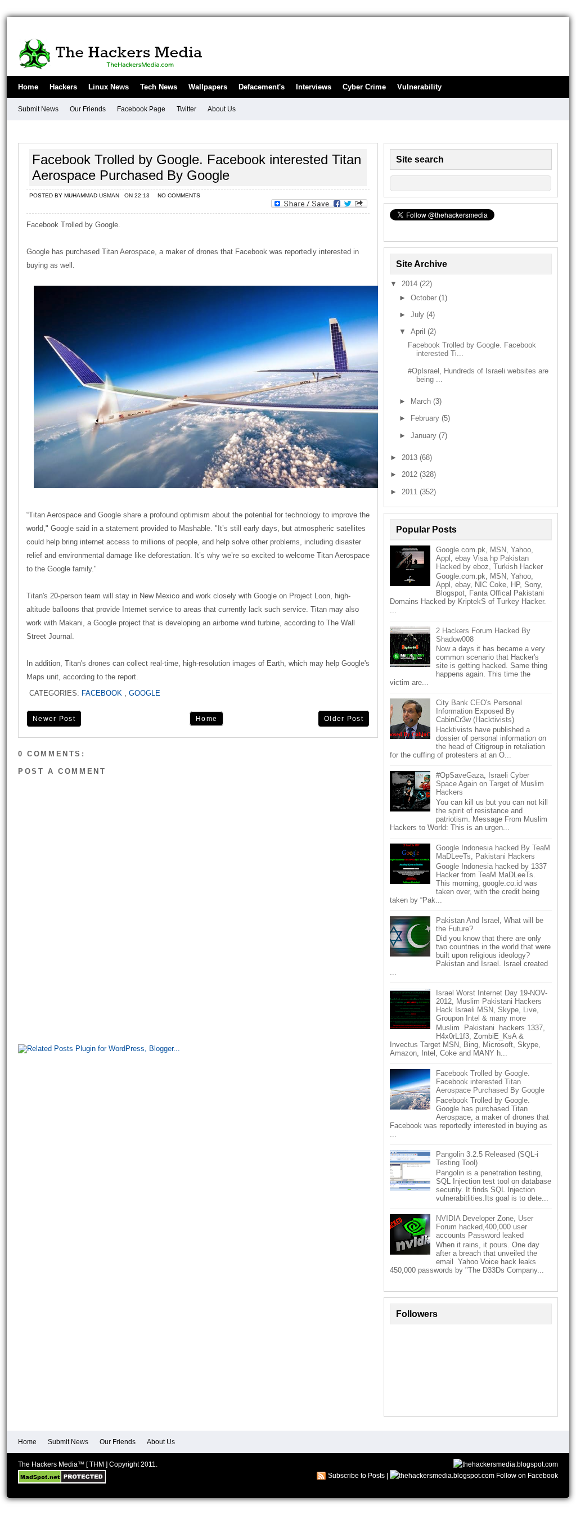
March (422, 401)
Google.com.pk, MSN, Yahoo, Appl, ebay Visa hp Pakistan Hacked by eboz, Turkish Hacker (489, 558)
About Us (222, 109)
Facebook (102, 693)
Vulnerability (419, 87)
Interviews (313, 87)
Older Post (343, 719)
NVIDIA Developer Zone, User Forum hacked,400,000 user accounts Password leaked (484, 1226)
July (418, 314)
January (425, 435)
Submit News (38, 109)
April (419, 331)
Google (144, 693)
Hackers (63, 87)
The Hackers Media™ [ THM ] (62, 1464)
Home (28, 87)
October (425, 298)
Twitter (186, 109)
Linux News (108, 87)
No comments (179, 195)
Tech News (158, 87)
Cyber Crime (364, 87)
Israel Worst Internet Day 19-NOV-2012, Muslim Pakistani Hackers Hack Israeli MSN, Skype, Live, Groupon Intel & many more (491, 1005)
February (426, 418)
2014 (411, 283)
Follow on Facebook (527, 1476)
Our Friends (88, 109)
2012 (411, 474)
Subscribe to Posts (356, 1476)
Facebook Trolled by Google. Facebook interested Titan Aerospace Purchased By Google (196, 167)
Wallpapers (207, 87)
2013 (411, 457)
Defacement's (261, 87)
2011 (411, 492)
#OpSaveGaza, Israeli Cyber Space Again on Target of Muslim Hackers (490, 783)
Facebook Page (141, 109)
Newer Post (54, 719)
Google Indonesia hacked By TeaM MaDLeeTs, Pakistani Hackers (493, 852)
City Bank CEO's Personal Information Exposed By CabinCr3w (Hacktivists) (479, 711)
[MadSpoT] (62, 1481)
